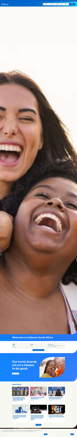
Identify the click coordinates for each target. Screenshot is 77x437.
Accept (72, 434)
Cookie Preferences (29, 431)
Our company (46, 4)
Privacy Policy (10, 431)
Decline (46, 434)
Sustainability (57, 4)
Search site (72, 4)
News (62, 4)
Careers (66, 4)
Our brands (52, 4)
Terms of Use (5, 431)
